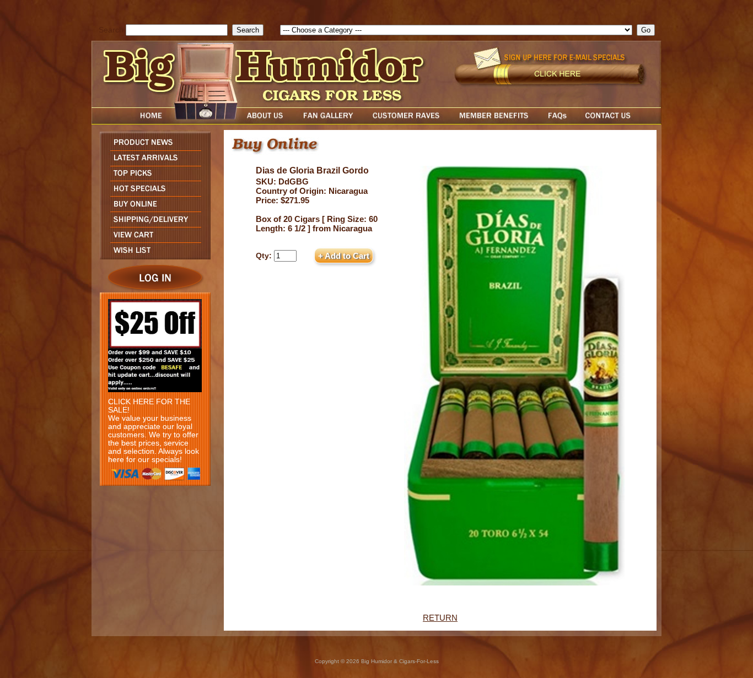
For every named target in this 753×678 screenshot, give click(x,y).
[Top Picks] (152, 177)
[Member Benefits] (493, 121)
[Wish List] (152, 256)
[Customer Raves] (407, 121)
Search (111, 30)
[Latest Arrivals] (152, 162)
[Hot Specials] (152, 193)
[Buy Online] (152, 208)
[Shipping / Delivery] (152, 224)
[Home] (130, 121)
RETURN (440, 617)
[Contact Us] (619, 121)
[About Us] (268, 121)
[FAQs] (557, 121)
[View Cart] (152, 239)
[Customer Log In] (152, 289)
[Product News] (152, 147)
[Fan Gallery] (328, 121)
